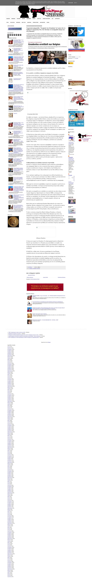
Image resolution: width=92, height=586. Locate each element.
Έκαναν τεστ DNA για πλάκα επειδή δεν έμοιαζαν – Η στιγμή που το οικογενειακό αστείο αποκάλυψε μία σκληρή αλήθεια (19, 98)
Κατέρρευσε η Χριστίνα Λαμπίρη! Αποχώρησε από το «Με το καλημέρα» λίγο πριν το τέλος (23, 334)
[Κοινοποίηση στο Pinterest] (39, 267)
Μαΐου (9, 359)
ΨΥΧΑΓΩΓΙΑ (12, 22)
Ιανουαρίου (9, 354)
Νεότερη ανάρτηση (30, 277)
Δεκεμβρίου (9, 353)
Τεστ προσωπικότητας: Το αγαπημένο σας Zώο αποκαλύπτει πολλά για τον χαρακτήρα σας (47, 301)
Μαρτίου (9, 372)
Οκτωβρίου (9, 350)
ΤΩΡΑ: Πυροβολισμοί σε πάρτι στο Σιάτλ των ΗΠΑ (16, 332)
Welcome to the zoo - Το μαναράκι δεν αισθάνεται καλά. (19, 106)
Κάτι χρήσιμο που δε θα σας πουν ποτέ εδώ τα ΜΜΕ (71, 159)
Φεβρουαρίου (10, 355)
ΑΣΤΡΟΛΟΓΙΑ (57, 18)
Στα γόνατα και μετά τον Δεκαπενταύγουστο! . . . (17, 79)
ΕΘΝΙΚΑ (34, 18)
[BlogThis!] (36, 267)
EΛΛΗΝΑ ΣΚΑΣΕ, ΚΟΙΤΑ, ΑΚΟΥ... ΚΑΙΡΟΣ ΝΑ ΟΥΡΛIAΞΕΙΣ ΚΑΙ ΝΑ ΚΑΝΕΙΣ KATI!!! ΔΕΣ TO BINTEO (18, 160)
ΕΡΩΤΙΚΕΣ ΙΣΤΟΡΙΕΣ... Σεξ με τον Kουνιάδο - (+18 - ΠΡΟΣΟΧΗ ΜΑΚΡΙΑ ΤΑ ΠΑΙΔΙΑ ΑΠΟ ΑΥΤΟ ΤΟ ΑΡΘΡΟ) (19, 41)
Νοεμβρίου (9, 351)
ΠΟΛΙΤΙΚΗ (18, 18)
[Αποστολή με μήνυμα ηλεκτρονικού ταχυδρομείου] (34, 267)
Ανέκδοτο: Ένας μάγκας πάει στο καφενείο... (39, 313)
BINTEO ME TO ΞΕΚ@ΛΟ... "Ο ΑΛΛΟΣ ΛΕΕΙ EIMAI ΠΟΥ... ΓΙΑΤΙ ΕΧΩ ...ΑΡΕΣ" (18, 73)
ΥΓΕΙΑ (7, 22)
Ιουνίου (9, 360)
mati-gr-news (71, 135)
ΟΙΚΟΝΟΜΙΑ (29, 18)
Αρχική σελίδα (45, 277)
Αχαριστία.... (16, 113)
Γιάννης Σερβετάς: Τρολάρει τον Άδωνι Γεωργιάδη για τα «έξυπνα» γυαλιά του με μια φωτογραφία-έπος (18, 169)
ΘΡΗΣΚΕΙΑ (18, 22)
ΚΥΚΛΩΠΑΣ (71, 157)
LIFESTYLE (39, 18)
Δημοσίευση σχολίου (31, 275)
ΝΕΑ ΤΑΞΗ (24, 22)
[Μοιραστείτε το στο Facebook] (38, 267)
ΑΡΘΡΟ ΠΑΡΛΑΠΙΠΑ (46, 18)
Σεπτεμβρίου (10, 349)
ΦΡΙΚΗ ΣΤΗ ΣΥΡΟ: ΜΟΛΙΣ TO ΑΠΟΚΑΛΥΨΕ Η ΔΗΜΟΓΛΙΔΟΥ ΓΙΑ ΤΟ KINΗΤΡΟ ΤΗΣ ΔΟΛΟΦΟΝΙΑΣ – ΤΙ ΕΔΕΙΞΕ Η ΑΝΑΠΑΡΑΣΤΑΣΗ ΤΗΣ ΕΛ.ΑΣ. (19, 197)
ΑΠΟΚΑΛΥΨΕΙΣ (35, 22)
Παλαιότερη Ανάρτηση (61, 277)
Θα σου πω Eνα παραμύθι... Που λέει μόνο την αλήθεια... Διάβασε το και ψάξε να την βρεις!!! (18, 179)
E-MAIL (48, 22)
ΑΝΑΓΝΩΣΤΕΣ (42, 22)
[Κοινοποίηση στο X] (37, 267)
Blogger (49, 342)
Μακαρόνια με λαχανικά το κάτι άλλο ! (14, 333)
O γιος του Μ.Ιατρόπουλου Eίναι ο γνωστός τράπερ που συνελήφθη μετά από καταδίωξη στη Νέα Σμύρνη (18, 206)
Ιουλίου (9, 346)
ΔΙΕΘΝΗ (23, 18)
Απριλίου (9, 358)
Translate (76, 58)
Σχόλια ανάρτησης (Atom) (35, 279)
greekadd (70, 175)
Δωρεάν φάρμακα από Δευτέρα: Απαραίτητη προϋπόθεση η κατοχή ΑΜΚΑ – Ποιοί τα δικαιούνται (24, 336)
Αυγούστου (9, 363)
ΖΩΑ (52, 18)
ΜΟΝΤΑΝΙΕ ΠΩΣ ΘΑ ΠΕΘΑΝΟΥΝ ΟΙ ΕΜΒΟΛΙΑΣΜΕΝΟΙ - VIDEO (18, 140)
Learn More (70, 2)
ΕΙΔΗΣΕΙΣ (8, 18)
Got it (75, 2)
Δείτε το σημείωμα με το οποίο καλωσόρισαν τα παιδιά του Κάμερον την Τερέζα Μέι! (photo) (23, 337)
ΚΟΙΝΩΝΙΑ (13, 18)
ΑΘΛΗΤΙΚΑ (29, 22)
